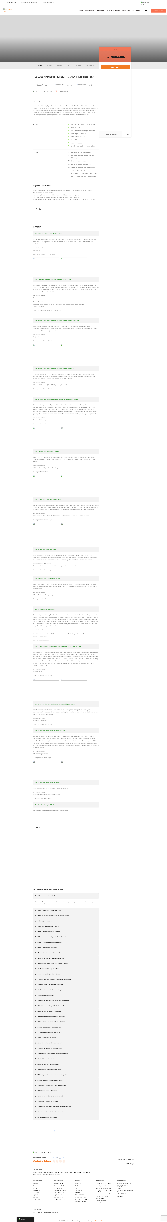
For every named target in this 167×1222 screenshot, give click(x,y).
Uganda (35, 1195)
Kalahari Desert (37, 1175)
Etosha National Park (39, 1172)
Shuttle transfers (113, 11)
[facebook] (155, 2)
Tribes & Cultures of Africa (104, 1194)
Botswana (36, 1186)
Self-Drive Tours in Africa (103, 1188)
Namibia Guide (58, 1183)
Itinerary (59, 66)
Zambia (35, 1197)
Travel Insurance (80, 1195)
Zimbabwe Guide (59, 1199)
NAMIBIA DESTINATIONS (86, 11)
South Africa (36, 1190)
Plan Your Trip (158, 11)
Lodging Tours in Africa (103, 1186)
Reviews (78, 66)
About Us (78, 1183)
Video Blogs (100, 1203)
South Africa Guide (60, 1190)
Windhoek (58, 1175)
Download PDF (90, 66)
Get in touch (36, 1212)
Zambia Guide (58, 1197)
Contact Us (136, 11)
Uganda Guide (58, 1195)
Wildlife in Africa (101, 1201)
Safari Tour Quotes (102, 1196)
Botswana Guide (59, 1186)
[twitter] (157, 2)
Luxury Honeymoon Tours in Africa (104, 1191)
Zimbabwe (36, 1199)
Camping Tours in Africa (103, 1183)
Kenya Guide (58, 1188)
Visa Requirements (81, 1201)
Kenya (35, 1188)
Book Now (115, 67)
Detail (40, 66)
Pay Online (78, 1190)
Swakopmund (85, 1172)
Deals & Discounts (48, 2)
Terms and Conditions (82, 1199)
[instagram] (163, 2)
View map (120, 1196)
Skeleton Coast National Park (63, 1172)
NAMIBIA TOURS (100, 11)
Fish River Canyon (48, 1175)
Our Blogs (130, 1164)
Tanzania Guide (59, 1192)
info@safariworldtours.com (29, 2)
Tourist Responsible (81, 1197)
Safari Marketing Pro (101, 1221)
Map (68, 66)
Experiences (126, 11)
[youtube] (160, 2)
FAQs (76, 1188)
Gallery (77, 1186)
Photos (49, 66)
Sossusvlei (50, 1172)
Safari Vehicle (100, 1198)
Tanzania (36, 1192)
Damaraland (77, 1172)
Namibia (35, 1183)
